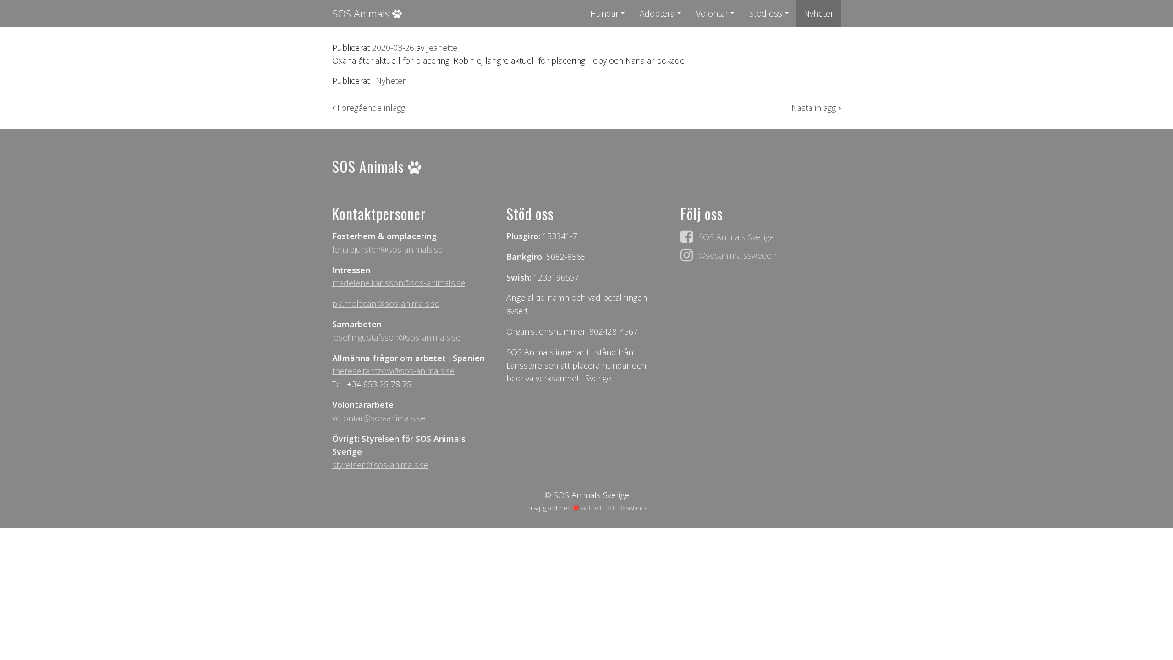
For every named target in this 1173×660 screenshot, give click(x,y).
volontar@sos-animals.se (378, 418)
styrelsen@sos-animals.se (380, 464)
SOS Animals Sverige (736, 236)
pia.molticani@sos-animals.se (385, 303)
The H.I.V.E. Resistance (618, 508)
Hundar (604, 13)
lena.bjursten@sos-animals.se (387, 249)
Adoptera (657, 13)
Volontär (712, 13)
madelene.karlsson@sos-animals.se (398, 282)
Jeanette (440, 47)
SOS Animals (362, 13)
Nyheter (818, 13)
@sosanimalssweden (737, 255)
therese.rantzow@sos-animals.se (393, 370)
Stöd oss (765, 13)
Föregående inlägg (370, 107)
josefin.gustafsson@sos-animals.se (396, 337)
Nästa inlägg (814, 107)
